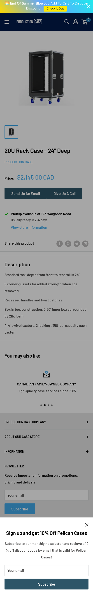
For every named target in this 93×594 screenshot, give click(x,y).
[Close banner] (88, 6)
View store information (29, 227)
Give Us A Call (64, 193)
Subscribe (46, 584)
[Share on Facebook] (59, 243)
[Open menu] (7, 22)
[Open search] (66, 21)
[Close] (86, 524)
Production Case (19, 162)
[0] (85, 21)
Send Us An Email (25, 193)
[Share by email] (85, 243)
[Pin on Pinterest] (68, 243)
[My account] (75, 21)
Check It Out (55, 8)
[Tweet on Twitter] (77, 243)
